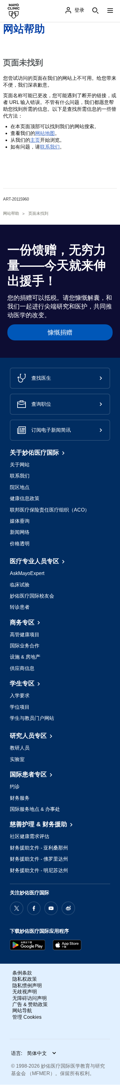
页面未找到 (38, 213)
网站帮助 (24, 29)
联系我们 (50, 146)
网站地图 (45, 133)
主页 (35, 140)
